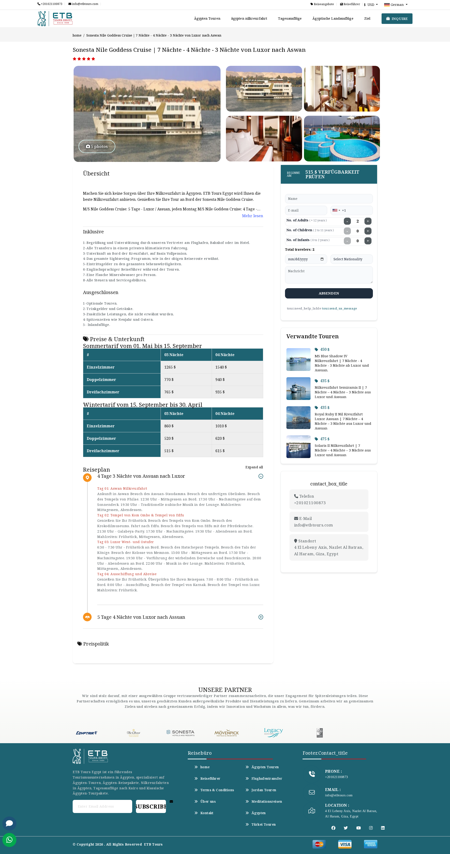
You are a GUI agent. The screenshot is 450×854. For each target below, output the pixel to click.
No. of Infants (308, 240)
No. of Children (310, 230)
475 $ (325, 438)
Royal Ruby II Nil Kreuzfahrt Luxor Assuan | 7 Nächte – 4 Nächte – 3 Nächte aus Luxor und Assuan (343, 421)
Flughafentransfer (266, 778)
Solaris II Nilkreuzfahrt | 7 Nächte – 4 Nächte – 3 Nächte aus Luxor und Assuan (343, 450)
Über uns (208, 801)
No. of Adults (306, 220)
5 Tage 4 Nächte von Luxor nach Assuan (141, 617)
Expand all (254, 467)
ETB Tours (153, 844)
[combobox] (336, 210)
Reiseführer (351, 4)
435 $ (325, 380)
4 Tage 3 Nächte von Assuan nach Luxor (141, 476)
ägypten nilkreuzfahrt (249, 18)
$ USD (369, 4)
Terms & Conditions (217, 790)
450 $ (325, 349)
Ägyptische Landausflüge (332, 18)
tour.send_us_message (339, 308)
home (77, 35)
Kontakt (207, 813)
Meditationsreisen (266, 801)
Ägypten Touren (207, 18)
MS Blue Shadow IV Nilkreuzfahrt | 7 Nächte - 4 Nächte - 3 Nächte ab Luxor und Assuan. (342, 363)
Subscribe (151, 806)
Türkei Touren (263, 824)
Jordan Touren (263, 790)
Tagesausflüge (290, 18)
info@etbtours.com (84, 4)
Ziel (367, 18)
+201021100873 (51, 4)
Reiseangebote (323, 4)
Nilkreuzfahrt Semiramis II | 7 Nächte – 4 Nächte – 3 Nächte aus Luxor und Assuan (343, 392)
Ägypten (258, 813)
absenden (329, 293)
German (397, 4)
